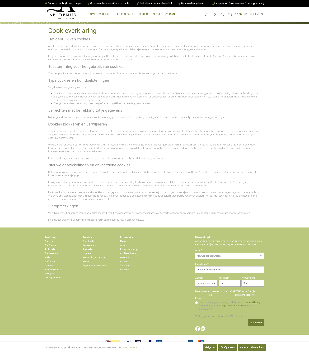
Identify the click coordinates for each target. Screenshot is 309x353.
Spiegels (49, 273)
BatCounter (51, 245)
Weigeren (210, 347)
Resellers (125, 269)
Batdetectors (51, 253)
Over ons (124, 257)
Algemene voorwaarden (95, 265)
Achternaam (248, 277)
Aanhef (199, 277)
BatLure (49, 241)
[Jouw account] (222, 14)
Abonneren (256, 322)
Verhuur (87, 261)
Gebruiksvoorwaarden (223, 295)
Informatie (126, 237)
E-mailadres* (202, 264)
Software (50, 261)
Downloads (88, 241)
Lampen (49, 265)
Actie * (198, 250)
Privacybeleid (202, 295)
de (246, 14)
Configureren (227, 347)
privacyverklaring (251, 302)
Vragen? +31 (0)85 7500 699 (229, 3)
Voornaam (224, 277)
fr (262, 14)
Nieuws (124, 241)
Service (87, 237)
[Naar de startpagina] (61, 13)
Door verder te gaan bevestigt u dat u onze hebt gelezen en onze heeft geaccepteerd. (229, 305)
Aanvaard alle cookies (252, 347)
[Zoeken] (207, 14)
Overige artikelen (53, 277)
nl (251, 14)
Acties (123, 245)
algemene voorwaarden (234, 305)
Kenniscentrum (90, 245)
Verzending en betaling (94, 257)
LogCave (87, 253)
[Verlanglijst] (214, 14)
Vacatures (125, 265)
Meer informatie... (131, 347)
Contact (124, 261)
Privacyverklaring (129, 249)
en (256, 14)
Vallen (48, 257)
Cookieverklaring (128, 253)
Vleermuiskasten (53, 269)
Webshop (50, 237)
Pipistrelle (50, 249)
